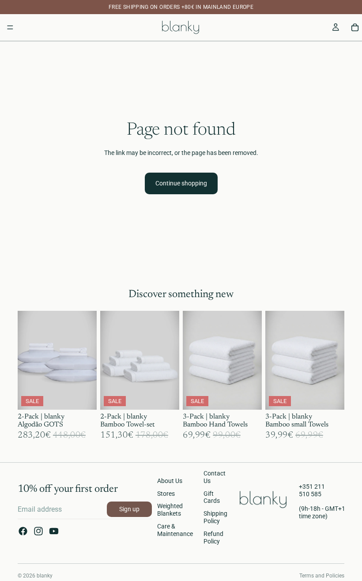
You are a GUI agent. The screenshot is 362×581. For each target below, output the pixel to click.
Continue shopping (181, 183)
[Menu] (10, 27)
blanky (45, 576)
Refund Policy (213, 537)
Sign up (129, 509)
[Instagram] (38, 531)
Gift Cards (212, 497)
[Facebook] (23, 531)
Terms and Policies (321, 576)
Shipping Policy (215, 517)
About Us (169, 480)
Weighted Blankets (170, 509)
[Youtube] (54, 531)
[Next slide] (87, 360)
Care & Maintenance (175, 530)
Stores (166, 493)
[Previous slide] (27, 360)
